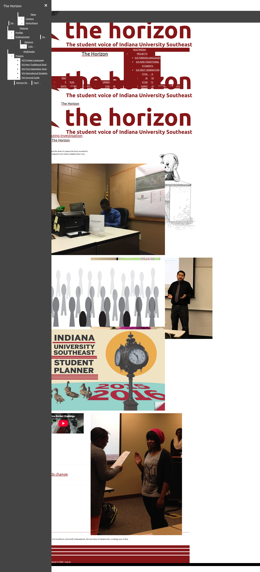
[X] (81, 9)
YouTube (38, 83)
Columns (32, 46)
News (33, 14)
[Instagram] (81, 5)
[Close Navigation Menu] (45, 5)
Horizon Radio (23, 83)
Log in (68, 561)
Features (24, 28)
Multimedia (139, 50)
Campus (30, 19)
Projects (142, 54)
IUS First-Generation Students (36, 69)
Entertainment (23, 37)
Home (13, 23)
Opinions (28, 42)
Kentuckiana (32, 23)
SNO (61, 561)
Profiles (19, 32)
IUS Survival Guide (30, 77)
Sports (45, 37)
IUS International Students (34, 73)
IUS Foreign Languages (147, 58)
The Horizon (12, 6)
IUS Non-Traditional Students (36, 64)
